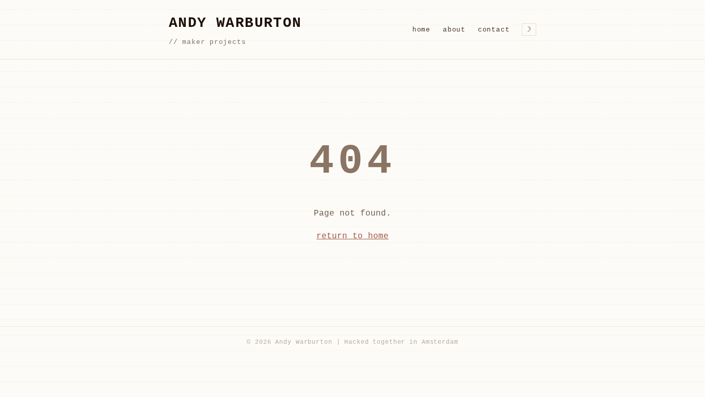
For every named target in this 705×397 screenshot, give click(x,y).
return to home (352, 236)
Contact (494, 30)
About (454, 30)
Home (421, 30)
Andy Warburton (235, 23)
